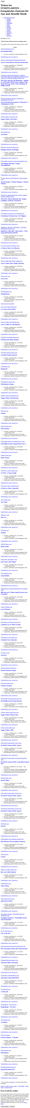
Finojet (3, 413)
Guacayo (4, 655)
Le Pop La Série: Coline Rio (10, 488)
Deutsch (9, 19)
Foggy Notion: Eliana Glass (9, 715)
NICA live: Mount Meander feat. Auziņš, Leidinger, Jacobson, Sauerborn (13, 199)
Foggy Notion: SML (7, 730)
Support (2, 1086)
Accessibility (21, 1086)
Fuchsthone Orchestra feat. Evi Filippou (13, 216)
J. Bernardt (4, 991)
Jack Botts (4, 134)
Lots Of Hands (5, 609)
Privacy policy (13, 1086)
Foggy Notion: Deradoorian (9, 398)
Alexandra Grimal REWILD (10, 978)
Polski (8, 24)
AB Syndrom (5, 428)
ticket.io (12, 1082)
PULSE (3, 826)
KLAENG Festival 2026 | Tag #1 (11, 745)
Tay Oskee (4, 502)
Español (9, 27)
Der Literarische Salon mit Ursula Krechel (14, 948)
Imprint (7, 1086)
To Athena (4, 1022)
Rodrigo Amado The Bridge (10, 150)
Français (9, 21)
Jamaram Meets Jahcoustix (9, 962)
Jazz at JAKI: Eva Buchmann (10, 324)
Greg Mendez (5, 576)
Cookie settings (8, 1087)
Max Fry (3, 517)
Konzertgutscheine (6, 51)
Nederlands (9, 23)
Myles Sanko (5, 546)
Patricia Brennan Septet (8, 670)
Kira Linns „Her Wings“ (8, 562)
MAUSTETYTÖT (6, 901)
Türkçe (8, 30)
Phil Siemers (5, 1053)
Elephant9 (4, 369)
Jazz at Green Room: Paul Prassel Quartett (14, 62)
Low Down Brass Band (8, 309)
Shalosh (3, 532)
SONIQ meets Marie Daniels (10, 340)
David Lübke (5, 780)
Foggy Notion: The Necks (9, 119)
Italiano (8, 26)
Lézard (3, 857)
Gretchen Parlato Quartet (9, 355)
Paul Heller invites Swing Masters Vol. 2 (13, 444)
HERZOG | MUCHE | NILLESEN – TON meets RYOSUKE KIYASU (14, 232)
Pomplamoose (5, 294)
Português (9, 33)
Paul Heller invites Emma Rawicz (11, 701)
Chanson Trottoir (6, 685)
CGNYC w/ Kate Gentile (8, 473)
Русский (9, 28)
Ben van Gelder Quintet (8, 872)
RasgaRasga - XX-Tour (8, 1007)
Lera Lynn (4, 278)
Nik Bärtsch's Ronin (7, 384)
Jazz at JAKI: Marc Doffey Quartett (12, 263)
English (8, 20)
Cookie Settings (4, 1106)
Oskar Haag (5, 886)
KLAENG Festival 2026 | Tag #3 (11, 811)
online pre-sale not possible (7, 303)
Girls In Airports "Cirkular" (10, 1037)
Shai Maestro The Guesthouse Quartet (13, 841)
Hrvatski (9, 31)
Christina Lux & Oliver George (11, 624)
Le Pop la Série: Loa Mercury (10, 248)
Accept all (12, 1106)
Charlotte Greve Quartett (9, 640)
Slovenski (9, 35)
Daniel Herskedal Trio (8, 1069)
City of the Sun (5, 933)
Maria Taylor (5, 458)
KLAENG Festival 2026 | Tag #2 (11, 795)
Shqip (8, 34)
